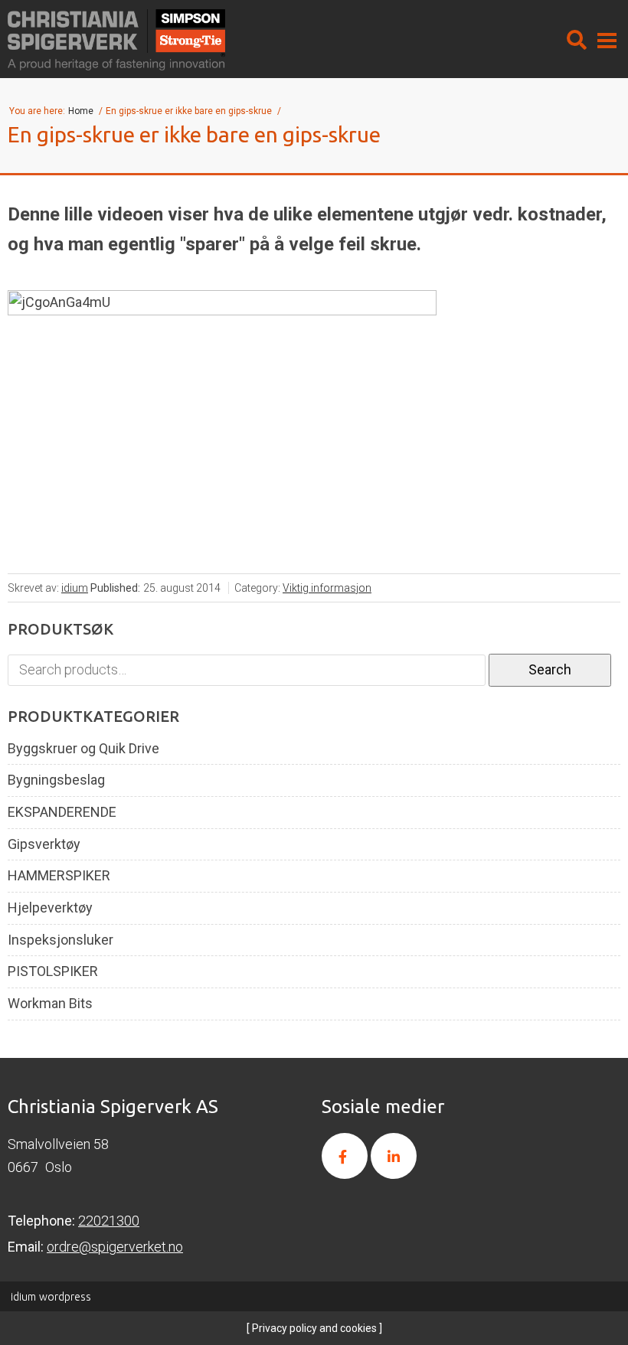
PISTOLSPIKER (53, 971)
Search (549, 669)
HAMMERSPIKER (59, 875)
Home (82, 111)
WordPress (51, 1297)
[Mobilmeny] (607, 40)
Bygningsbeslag (56, 780)
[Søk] (576, 40)
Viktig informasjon (327, 588)
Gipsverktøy (44, 844)
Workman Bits (50, 1003)
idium (74, 588)
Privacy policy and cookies (313, 1328)
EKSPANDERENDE (62, 812)
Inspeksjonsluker (60, 940)
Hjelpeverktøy (50, 908)
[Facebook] (345, 1156)
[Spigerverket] (116, 39)
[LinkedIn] (394, 1156)
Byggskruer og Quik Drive (83, 748)
